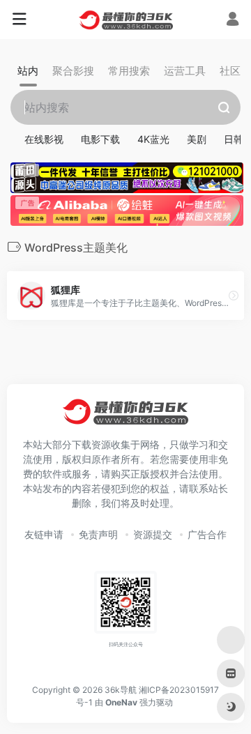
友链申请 (43, 534)
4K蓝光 (153, 139)
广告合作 (207, 534)
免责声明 (98, 534)
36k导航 (121, 690)
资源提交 (152, 534)
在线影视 (43, 139)
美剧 (196, 139)
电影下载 (100, 139)
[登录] (232, 20)
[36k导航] (126, 19)
